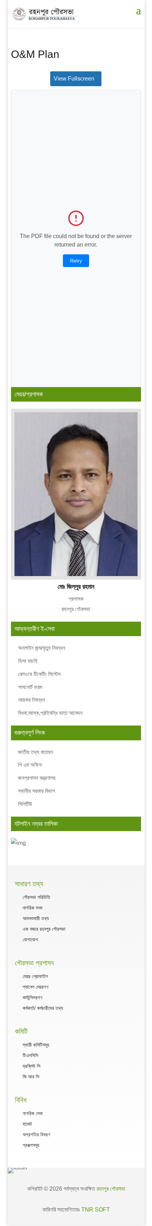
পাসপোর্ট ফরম (30, 687)
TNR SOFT (95, 1210)
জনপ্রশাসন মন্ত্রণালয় (36, 778)
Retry (76, 260)
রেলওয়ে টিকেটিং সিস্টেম (39, 674)
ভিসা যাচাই (27, 661)
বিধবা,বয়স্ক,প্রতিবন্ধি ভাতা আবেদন (50, 713)
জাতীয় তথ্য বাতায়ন (35, 752)
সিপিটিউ (25, 804)
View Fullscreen (74, 79)
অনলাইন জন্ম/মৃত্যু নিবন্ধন (41, 648)
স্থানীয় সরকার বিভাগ (36, 791)
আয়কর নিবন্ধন (31, 700)
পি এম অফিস (30, 765)
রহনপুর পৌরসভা (111, 1189)
